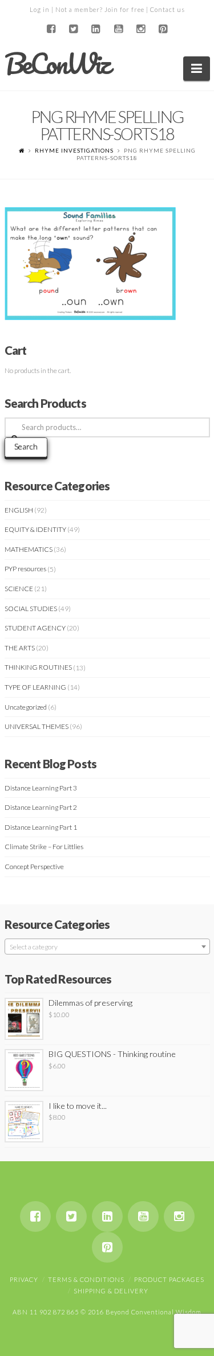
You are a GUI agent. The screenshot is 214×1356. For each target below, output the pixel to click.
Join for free (124, 9)
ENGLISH (19, 510)
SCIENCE (19, 588)
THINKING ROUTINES (38, 667)
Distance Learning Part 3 (41, 788)
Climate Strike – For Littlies (44, 846)
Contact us (167, 9)
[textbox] (107, 947)
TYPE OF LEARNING (35, 687)
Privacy (24, 1279)
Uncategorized (26, 707)
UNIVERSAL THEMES (36, 726)
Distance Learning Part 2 (41, 807)
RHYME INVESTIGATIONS (74, 150)
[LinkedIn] (96, 29)
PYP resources (25, 568)
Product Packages (169, 1279)
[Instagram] (140, 29)
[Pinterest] (163, 29)
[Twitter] (73, 29)
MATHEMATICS (29, 549)
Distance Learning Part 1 (41, 827)
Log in (40, 9)
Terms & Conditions (86, 1279)
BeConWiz (57, 63)
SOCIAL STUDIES (31, 608)
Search (26, 446)
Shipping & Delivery (111, 1290)
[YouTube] (118, 29)
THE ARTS (20, 648)
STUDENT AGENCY (35, 628)
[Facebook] (51, 29)
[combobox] (107, 946)
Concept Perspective (34, 866)
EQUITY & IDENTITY (35, 529)
